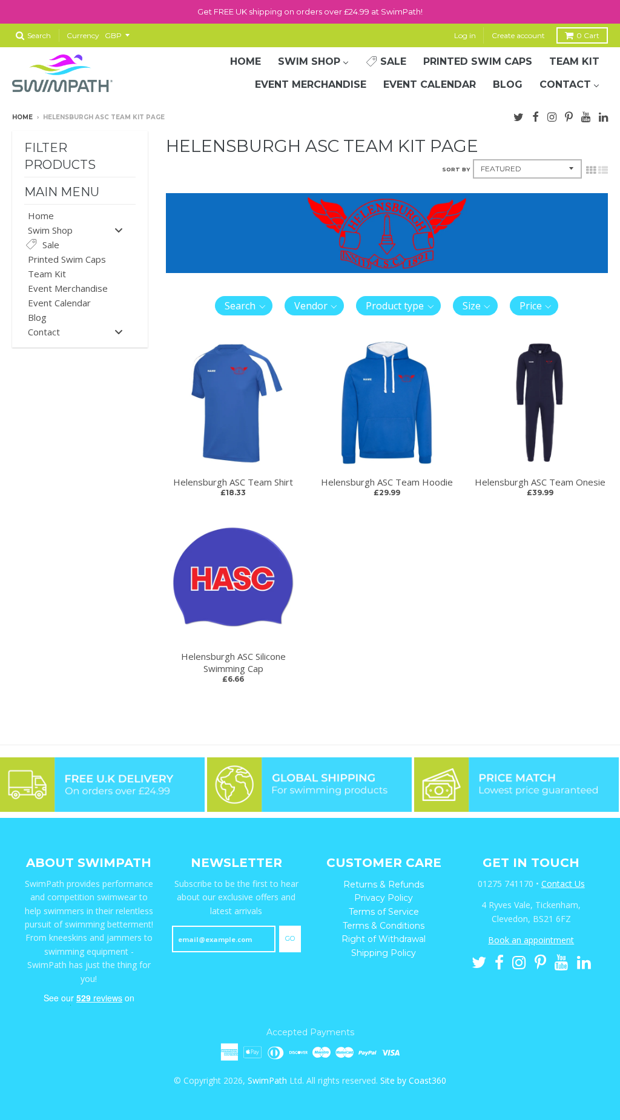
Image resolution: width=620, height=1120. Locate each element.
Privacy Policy (383, 897)
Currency (83, 35)
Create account (518, 35)
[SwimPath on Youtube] (585, 115)
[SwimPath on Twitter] (518, 115)
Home (22, 117)
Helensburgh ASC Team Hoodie (387, 482)
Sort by (456, 169)
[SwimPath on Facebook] (535, 115)
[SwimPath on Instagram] (551, 115)
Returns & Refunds (383, 884)
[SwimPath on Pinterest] (569, 115)
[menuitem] (245, 61)
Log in (465, 35)
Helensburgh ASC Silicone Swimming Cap (233, 662)
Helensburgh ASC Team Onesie (540, 482)
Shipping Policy (383, 952)
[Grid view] (591, 169)
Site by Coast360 (413, 1080)
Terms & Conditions (383, 925)
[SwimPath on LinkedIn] (603, 115)
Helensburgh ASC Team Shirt (233, 482)
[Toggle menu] (119, 229)
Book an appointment (531, 940)
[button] (244, 305)
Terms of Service (384, 911)
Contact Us (563, 883)
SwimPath (267, 1080)
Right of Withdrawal (383, 939)
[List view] (603, 169)
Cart (587, 35)
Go (290, 938)
